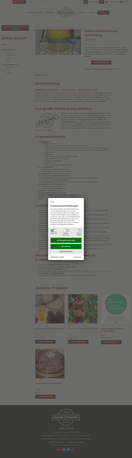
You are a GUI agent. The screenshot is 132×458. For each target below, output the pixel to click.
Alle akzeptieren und (66, 240)
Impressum (77, 257)
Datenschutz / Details (57, 257)
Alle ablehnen (66, 246)
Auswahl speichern (66, 251)
